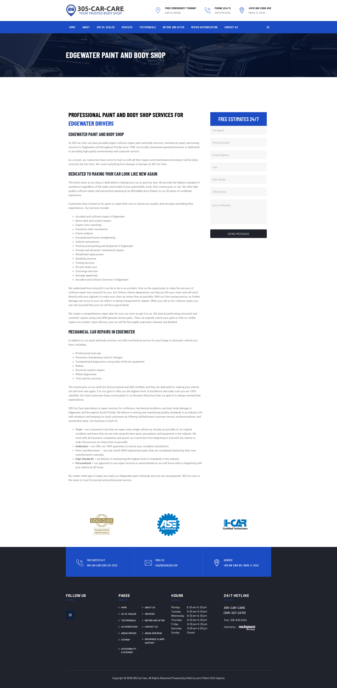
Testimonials (148, 27)
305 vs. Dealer (106, 27)
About (86, 27)
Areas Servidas (153, 633)
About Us (150, 607)
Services (127, 27)
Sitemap (125, 639)
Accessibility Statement (128, 650)
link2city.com (193, 678)
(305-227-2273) (235, 613)
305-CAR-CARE (234, 607)
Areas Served (128, 633)
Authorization (129, 626)
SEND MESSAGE (238, 233)
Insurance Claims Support (154, 641)
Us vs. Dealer (128, 613)
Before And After (173, 27)
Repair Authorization (204, 27)
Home (72, 27)
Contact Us (231, 27)
